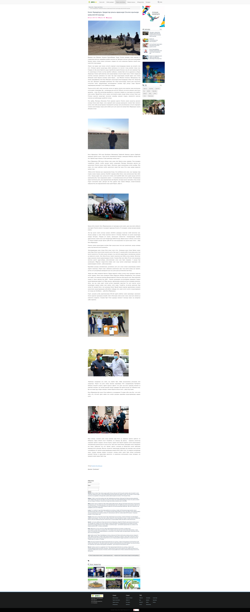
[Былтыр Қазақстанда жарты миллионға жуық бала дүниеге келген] (145, 45)
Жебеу (150, 93)
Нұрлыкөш (154, 91)
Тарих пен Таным (129, 597)
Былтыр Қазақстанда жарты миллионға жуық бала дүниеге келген (155, 45)
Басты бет (102, 2)
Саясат (144, 95)
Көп (161, 29)
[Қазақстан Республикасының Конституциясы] (145, 40)
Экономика (151, 88)
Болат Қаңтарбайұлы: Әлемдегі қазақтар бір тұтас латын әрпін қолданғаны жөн (155, 51)
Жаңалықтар (150, 95)
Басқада (148, 2)
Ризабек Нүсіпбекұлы (96, 465)
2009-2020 (130, 610)
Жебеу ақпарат (110, 2)
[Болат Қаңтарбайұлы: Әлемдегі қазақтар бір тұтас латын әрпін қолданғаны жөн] (145, 50)
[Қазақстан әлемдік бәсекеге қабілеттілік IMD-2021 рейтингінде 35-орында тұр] (145, 57)
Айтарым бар (140, 2)
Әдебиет (148, 91)
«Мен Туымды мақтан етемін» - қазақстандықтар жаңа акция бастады (105, 555)
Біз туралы (128, 602)
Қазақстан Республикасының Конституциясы (153, 40)
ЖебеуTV (145, 93)
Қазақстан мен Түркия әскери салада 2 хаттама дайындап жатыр (128, 555)
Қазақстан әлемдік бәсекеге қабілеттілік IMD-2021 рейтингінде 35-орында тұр (155, 57)
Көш (144, 91)
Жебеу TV (128, 600)
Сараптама (157, 88)
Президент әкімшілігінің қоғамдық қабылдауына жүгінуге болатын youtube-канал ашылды (155, 34)
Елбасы (155, 93)
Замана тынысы (131, 2)
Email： (89, 485)
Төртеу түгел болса (120, 2)
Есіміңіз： (90, 482)
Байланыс (128, 604)
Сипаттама (109, 17)
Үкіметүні (145, 88)
